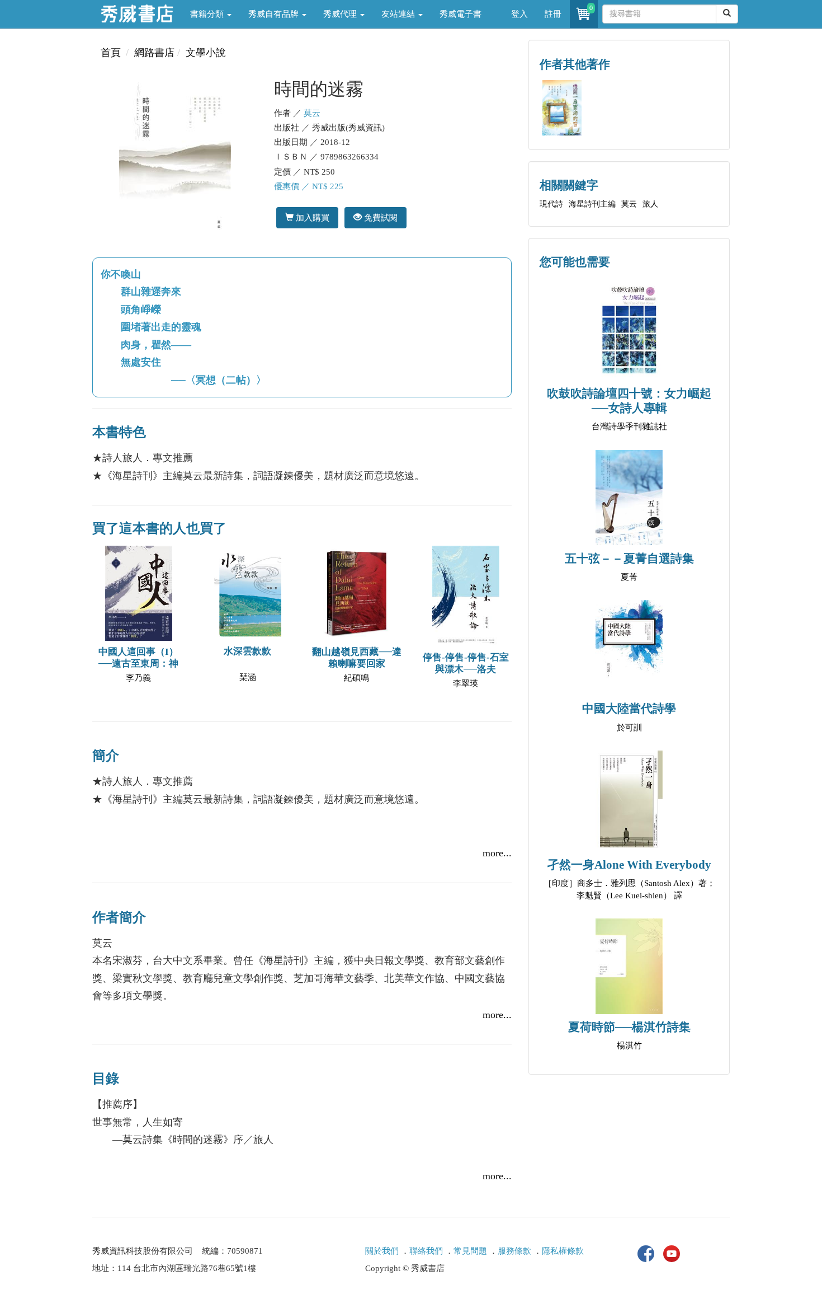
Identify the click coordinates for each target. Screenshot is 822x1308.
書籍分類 (208, 14)
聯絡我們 (426, 1250)
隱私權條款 (563, 1250)
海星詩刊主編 (592, 204)
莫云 (312, 113)
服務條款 (514, 1250)
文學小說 (206, 52)
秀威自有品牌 (274, 14)
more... (497, 853)
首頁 (111, 52)
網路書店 (154, 52)
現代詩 (551, 204)
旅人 (650, 204)
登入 (519, 14)
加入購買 (311, 217)
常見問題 (470, 1250)
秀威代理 (341, 14)
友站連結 (399, 14)
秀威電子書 (460, 14)
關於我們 (382, 1250)
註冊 (553, 14)
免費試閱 (380, 217)
